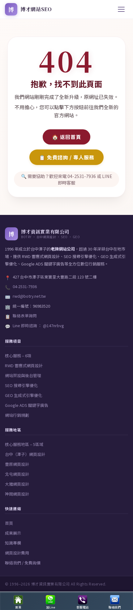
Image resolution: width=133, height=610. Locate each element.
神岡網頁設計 (17, 494)
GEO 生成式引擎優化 (23, 395)
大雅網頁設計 (17, 484)
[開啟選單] (121, 9)
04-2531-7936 (25, 286)
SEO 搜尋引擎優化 (21, 385)
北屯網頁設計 (17, 474)
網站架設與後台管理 (23, 375)
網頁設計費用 (17, 553)
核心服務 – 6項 (18, 355)
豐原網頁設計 (17, 464)
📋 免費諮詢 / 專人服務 (66, 157)
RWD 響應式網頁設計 (24, 365)
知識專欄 (13, 543)
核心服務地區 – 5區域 (24, 444)
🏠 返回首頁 (66, 136)
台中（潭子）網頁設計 (25, 454)
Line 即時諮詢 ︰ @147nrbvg (38, 325)
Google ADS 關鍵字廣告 (26, 405)
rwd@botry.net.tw (29, 296)
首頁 (9, 523)
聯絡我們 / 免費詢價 (23, 563)
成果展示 (13, 533)
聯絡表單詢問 (25, 315)
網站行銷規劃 (17, 415)
